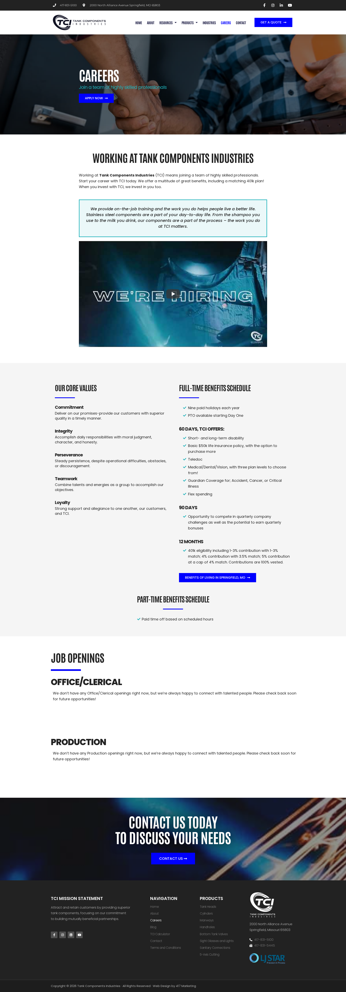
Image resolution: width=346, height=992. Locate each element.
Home (138, 22)
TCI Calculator (160, 934)
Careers (226, 22)
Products (188, 22)
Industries (209, 22)
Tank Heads (208, 907)
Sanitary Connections (215, 948)
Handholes (207, 927)
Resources (166, 22)
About (150, 22)
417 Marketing (186, 986)
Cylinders (206, 913)
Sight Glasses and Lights (216, 941)
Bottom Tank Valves (214, 934)
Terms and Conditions (165, 948)
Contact (241, 22)
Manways (207, 920)
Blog (153, 927)
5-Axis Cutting (209, 954)
